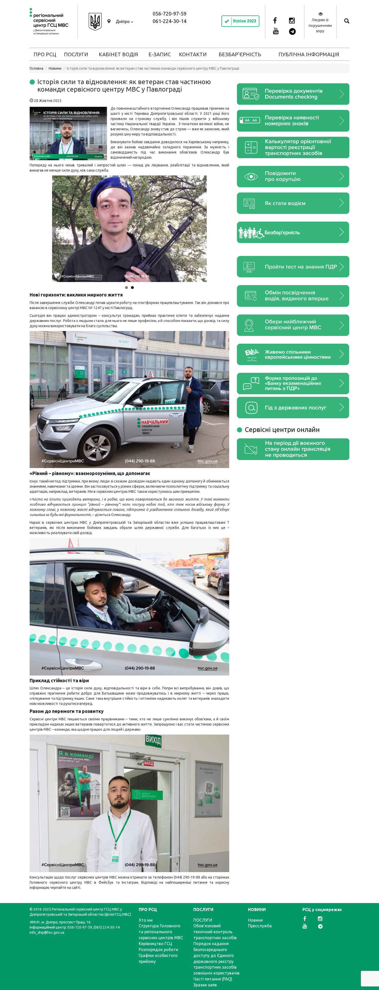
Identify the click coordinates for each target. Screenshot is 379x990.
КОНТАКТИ (193, 54)
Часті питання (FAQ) (212, 979)
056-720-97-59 (169, 14)
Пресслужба (260, 925)
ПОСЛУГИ (76, 54)
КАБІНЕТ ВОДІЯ (118, 54)
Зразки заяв (205, 985)
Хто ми (146, 920)
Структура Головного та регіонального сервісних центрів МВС (161, 931)
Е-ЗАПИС (160, 54)
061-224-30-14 (169, 21)
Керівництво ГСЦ (155, 943)
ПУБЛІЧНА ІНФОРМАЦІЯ (308, 54)
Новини (55, 68)
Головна (36, 68)
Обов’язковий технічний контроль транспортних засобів (215, 931)
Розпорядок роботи (158, 949)
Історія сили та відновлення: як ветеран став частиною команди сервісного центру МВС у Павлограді (124, 85)
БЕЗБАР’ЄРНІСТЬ (240, 54)
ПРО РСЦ (45, 54)
